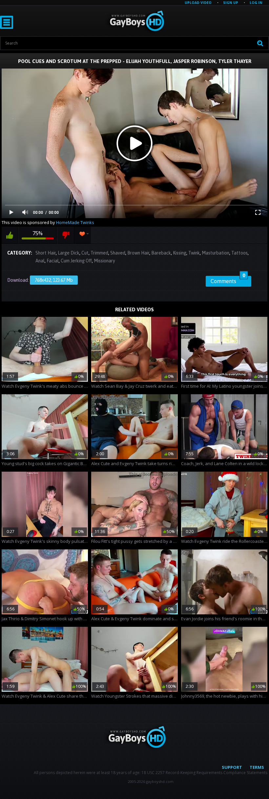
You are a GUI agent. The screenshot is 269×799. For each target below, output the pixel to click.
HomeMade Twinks (75, 222)
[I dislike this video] (65, 235)
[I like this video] (10, 235)
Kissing (179, 253)
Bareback (161, 253)
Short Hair (45, 253)
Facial (53, 260)
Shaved (117, 253)
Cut (85, 253)
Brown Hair (138, 253)
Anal (40, 260)
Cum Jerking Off (76, 260)
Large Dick (68, 253)
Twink (194, 253)
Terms (257, 767)
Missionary (104, 260)
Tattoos (239, 253)
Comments (228, 280)
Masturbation (215, 253)
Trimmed (99, 253)
